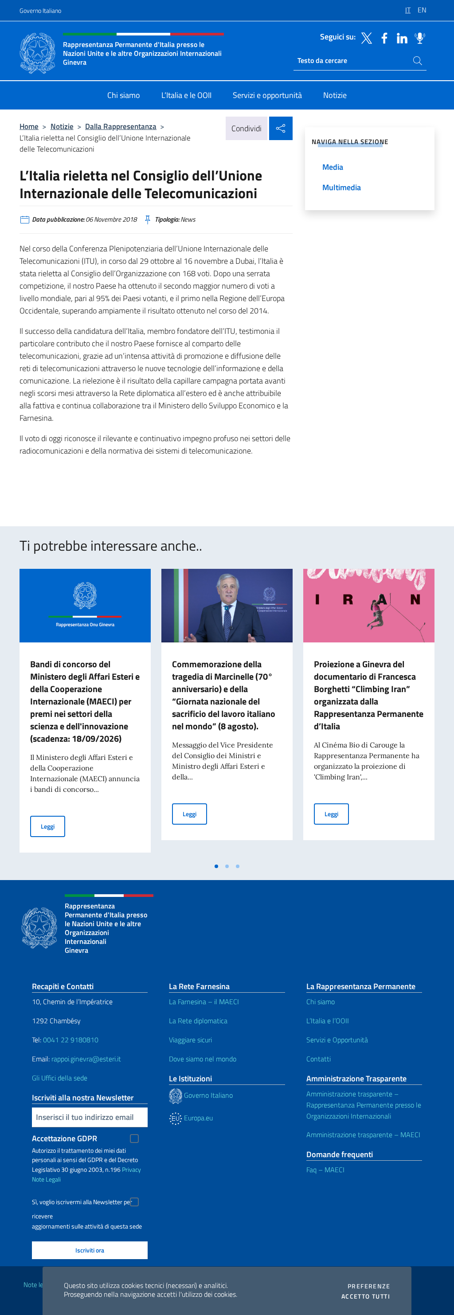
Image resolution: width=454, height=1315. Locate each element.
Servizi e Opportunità (337, 1039)
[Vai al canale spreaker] (418, 37)
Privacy (131, 1169)
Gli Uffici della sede (59, 1077)
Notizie (62, 126)
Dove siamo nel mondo (202, 1058)
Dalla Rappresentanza (121, 126)
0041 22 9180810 (71, 1039)
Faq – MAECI (325, 1169)
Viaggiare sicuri (190, 1039)
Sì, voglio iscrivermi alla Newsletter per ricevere (82, 1203)
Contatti (318, 1058)
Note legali (38, 1285)
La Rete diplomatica (198, 1020)
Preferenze (369, 1286)
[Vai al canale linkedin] (400, 37)
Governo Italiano (40, 10)
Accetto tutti (365, 1296)
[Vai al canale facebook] (382, 37)
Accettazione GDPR (64, 1138)
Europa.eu (197, 1117)
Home (29, 126)
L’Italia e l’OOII (327, 1020)
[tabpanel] (85, 713)
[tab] (216, 866)
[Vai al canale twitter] (364, 37)
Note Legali (46, 1179)
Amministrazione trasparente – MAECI (363, 1134)
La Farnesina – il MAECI (204, 1001)
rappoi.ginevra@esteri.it (86, 1058)
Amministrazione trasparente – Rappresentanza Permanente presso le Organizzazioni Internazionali (363, 1104)
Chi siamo (320, 1001)
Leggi (53, 826)
